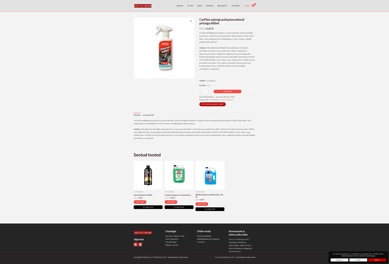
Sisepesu (230, 100)
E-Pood (190, 6)
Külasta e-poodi (171, 245)
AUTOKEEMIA (214, 100)
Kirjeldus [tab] (137, 115)
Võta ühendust (171, 242)
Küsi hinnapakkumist (212, 104)
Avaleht (179, 6)
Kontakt (209, 6)
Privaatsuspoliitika (204, 236)
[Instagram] (135, 244)
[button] (191, 21)
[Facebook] (140, 244)
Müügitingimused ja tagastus (208, 239)
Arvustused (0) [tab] (148, 115)
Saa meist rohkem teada (174, 236)
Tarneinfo (201, 242)
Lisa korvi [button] (140, 202)
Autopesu (223, 100)
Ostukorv (235, 6)
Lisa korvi (227, 91)
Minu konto (222, 6)
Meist (199, 6)
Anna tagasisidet (171, 239)
